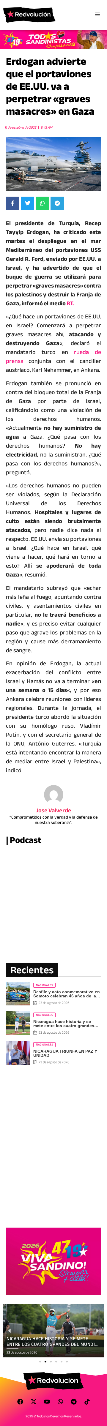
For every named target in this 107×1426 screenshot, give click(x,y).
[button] (40, 1361)
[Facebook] (20, 1402)
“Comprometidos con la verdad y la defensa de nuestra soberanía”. (54, 820)
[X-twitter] (34, 1402)
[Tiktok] (87, 1402)
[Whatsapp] (60, 1402)
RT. (71, 303)
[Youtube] (47, 1402)
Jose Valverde (53, 810)
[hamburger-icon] (97, 15)
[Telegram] (74, 1402)
